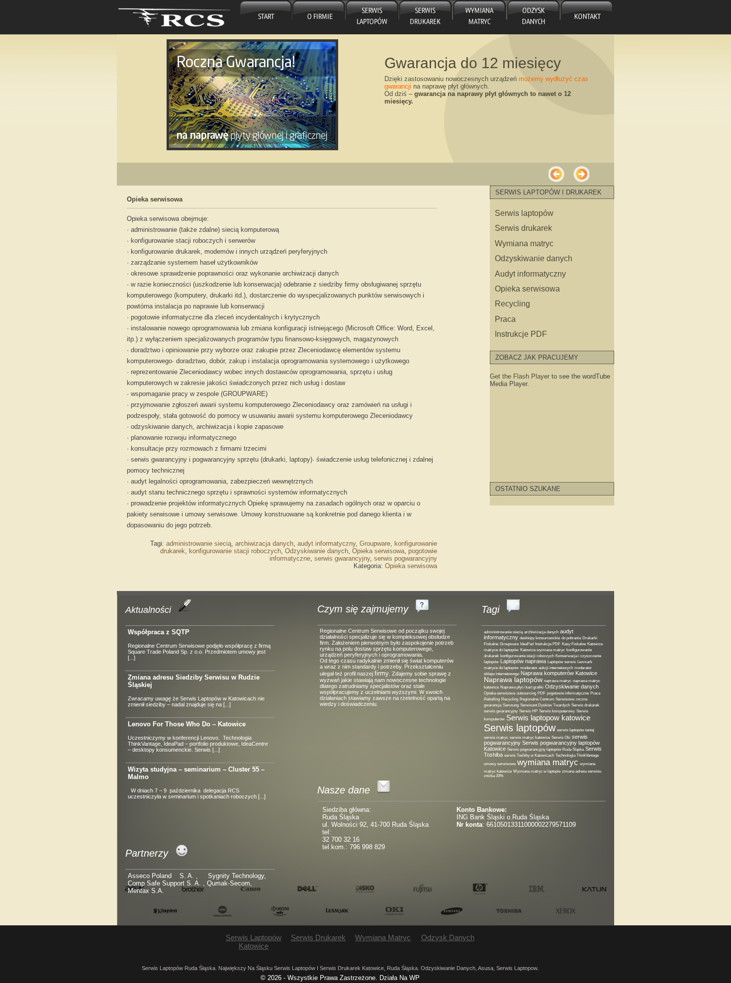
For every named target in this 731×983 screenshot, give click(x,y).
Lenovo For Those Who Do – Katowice (187, 724)
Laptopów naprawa (523, 661)
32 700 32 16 (341, 839)
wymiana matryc (547, 762)
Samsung (511, 705)
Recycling (512, 303)
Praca (505, 319)
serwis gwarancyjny (342, 558)
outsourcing (526, 693)
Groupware (375, 543)
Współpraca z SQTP (158, 632)
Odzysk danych (531, 17)
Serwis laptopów (524, 213)
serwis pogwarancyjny (405, 558)
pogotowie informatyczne (568, 693)
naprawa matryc (557, 681)
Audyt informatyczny (530, 274)
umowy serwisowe (500, 764)
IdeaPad (527, 644)
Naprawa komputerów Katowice (559, 673)
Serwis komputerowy (557, 711)
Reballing (492, 699)
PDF (542, 693)
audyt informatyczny (326, 543)
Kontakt (586, 17)
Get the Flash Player (519, 376)
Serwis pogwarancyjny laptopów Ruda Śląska (545, 749)
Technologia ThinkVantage (577, 755)
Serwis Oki (560, 737)
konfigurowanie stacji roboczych (235, 551)
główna (265, 17)
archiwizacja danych (264, 543)
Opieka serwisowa (155, 199)
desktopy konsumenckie (540, 638)
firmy (381, 673)
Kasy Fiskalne (574, 644)
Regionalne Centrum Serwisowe (547, 699)
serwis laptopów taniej (575, 730)
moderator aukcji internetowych (546, 668)
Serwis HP (528, 711)
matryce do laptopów (501, 668)
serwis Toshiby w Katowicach (529, 755)
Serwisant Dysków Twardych (545, 705)
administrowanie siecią (198, 543)
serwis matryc (496, 737)
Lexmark (584, 662)
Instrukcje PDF (521, 334)
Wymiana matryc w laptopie (536, 771)
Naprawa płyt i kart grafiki (522, 687)
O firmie (319, 17)
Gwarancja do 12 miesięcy (472, 63)
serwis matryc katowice (530, 737)
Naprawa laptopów (513, 680)
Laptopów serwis (562, 662)
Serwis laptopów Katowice (372, 17)
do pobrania (571, 638)
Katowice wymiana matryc (542, 650)
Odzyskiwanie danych (316, 551)
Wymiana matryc (478, 17)
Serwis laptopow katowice (548, 717)
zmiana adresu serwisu (581, 771)
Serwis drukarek (425, 17)
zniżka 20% (493, 776)
